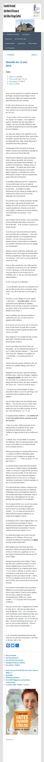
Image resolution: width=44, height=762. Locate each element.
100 (19, 79)
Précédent (10, 55)
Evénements (21, 43)
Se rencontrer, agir (20, 39)
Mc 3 (35, 377)
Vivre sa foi (8, 39)
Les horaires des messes (14, 660)
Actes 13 (12, 76)
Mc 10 (16, 275)
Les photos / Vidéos (13, 665)
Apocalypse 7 (13, 81)
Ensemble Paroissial (12, 34)
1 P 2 (15, 599)
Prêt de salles (32, 43)
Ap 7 (20, 611)
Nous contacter (11, 655)
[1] (7, 635)
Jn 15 (25, 411)
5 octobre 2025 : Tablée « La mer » (18, 685)
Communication (10, 43)
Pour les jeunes (10, 48)
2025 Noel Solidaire (12, 677)
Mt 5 (9, 270)
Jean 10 (12, 84)
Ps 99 (28, 618)
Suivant (35, 55)
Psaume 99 (13, 79)
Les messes (25, 34)
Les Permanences (12, 658)
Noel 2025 (9, 675)
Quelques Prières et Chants (15, 663)
